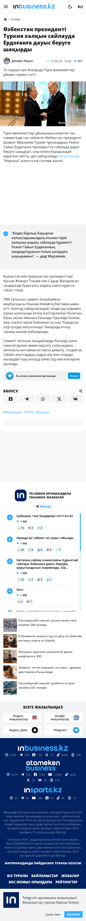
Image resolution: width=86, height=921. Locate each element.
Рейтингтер (66, 882)
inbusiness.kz (68, 156)
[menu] (6, 7)
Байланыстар (44, 875)
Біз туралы (17, 875)
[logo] (38, 7)
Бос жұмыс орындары (30, 882)
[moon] (70, 7)
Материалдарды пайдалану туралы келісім (43, 863)
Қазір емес (53, 914)
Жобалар (70, 875)
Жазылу (73, 914)
